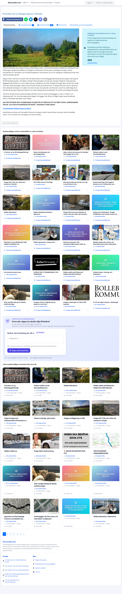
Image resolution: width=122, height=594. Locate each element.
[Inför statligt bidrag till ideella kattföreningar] (16, 298)
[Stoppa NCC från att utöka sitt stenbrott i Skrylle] (16, 178)
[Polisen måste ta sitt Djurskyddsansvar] (105, 148)
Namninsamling (9, 25)
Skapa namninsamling (20, 350)
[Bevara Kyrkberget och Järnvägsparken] (46, 148)
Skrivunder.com (14, 3)
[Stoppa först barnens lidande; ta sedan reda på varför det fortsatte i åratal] (76, 208)
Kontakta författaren (11, 123)
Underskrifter (46, 25)
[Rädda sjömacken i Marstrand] (46, 238)
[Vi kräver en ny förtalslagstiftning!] (16, 147)
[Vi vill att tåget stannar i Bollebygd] (105, 298)
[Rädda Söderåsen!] (16, 207)
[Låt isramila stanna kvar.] (16, 268)
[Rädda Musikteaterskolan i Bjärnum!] (46, 208)
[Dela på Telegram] (31, 19)
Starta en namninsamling (104, 2)
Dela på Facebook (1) (14, 19)
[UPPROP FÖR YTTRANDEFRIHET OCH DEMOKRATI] (46, 268)
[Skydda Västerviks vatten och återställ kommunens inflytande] (105, 238)
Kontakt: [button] (57, 2)
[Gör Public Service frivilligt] (46, 177)
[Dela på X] (36, 19)
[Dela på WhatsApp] (26, 19)
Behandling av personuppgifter (81, 25)
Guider (5, 556)
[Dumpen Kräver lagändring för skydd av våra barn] (46, 298)
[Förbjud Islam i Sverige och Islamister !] (105, 268)
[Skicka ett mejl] (40, 19)
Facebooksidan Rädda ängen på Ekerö (17, 108)
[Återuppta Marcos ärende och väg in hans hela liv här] (76, 178)
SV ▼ (27, 2)
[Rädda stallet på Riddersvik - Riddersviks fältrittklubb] (76, 268)
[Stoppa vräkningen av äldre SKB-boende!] (76, 298)
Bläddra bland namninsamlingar (42, 2)
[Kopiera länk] (45, 19)
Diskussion (62, 25)
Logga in (89, 2)
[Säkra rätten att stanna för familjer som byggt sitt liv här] (76, 148)
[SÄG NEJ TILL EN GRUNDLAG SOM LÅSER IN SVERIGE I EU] (16, 238)
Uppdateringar (26, 25)
